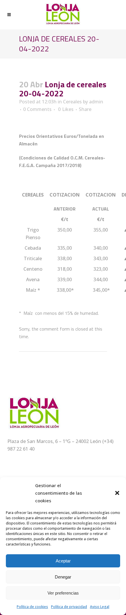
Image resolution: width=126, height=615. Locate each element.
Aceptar (63, 560)
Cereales (72, 101)
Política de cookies (32, 606)
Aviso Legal (99, 606)
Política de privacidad (69, 606)
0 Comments (37, 109)
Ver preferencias (63, 592)
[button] (117, 493)
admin (96, 101)
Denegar (63, 576)
